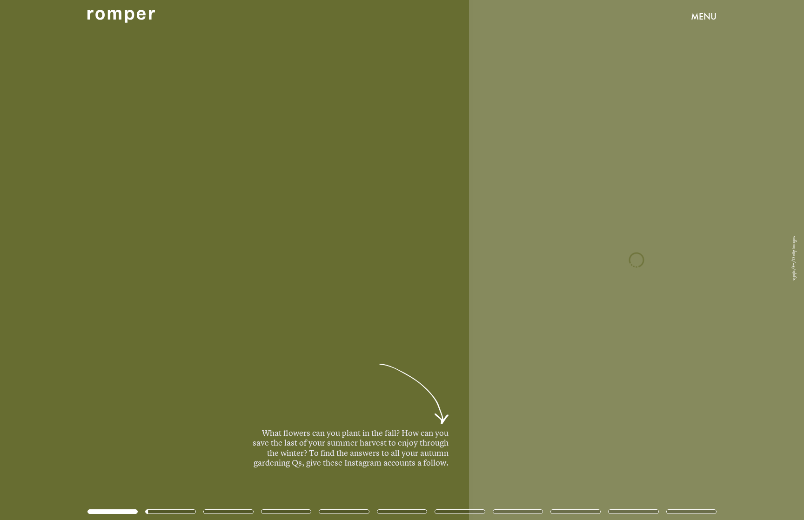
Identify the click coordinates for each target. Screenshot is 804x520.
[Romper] (121, 16)
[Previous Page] (132, 260)
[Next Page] (534, 260)
